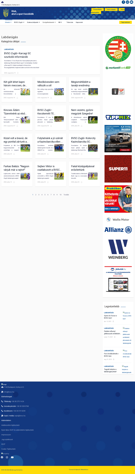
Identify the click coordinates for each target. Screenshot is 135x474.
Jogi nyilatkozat (7, 439)
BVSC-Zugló (18, 22)
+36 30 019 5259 (19, 411)
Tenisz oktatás (111, 9)
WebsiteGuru (84, 469)
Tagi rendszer (125, 22)
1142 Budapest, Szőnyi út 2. (14, 387)
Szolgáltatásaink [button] (48, 22)
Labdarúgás (9, 49)
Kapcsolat (79, 22)
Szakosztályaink (32, 22)
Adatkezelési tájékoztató (10, 425)
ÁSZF (3, 444)
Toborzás (70, 22)
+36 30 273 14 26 (17, 401)
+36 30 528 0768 (23, 406)
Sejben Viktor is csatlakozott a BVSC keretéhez (48, 170)
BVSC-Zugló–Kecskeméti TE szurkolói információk (49, 114)
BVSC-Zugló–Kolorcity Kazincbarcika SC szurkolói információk (83, 142)
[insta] (7, 458)
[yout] (13, 458)
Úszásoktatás (97, 9)
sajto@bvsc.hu (20, 416)
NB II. (60, 22)
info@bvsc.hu (9, 392)
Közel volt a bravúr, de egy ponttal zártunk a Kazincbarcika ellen (15, 142)
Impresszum (6, 435)
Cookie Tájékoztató (8, 449)
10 (60, 195)
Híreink (7, 22)
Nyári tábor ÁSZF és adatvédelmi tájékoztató (17, 430)
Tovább (66, 195)
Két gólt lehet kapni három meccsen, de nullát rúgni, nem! (14, 85)
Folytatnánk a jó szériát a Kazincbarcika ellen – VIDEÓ (50, 142)
